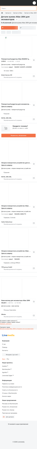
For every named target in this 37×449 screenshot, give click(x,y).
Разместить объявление (18, 135)
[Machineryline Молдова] (12, 3)
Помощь (4, 347)
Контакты (5, 350)
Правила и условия (8, 383)
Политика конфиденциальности (12, 387)
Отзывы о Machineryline (9, 393)
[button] (34, 3)
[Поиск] (34, 8)
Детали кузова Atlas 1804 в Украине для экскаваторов (16, 328)
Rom (3, 359)
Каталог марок (6, 396)
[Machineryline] (2, 13)
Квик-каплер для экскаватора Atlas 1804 (15, 300)
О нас (4, 344)
